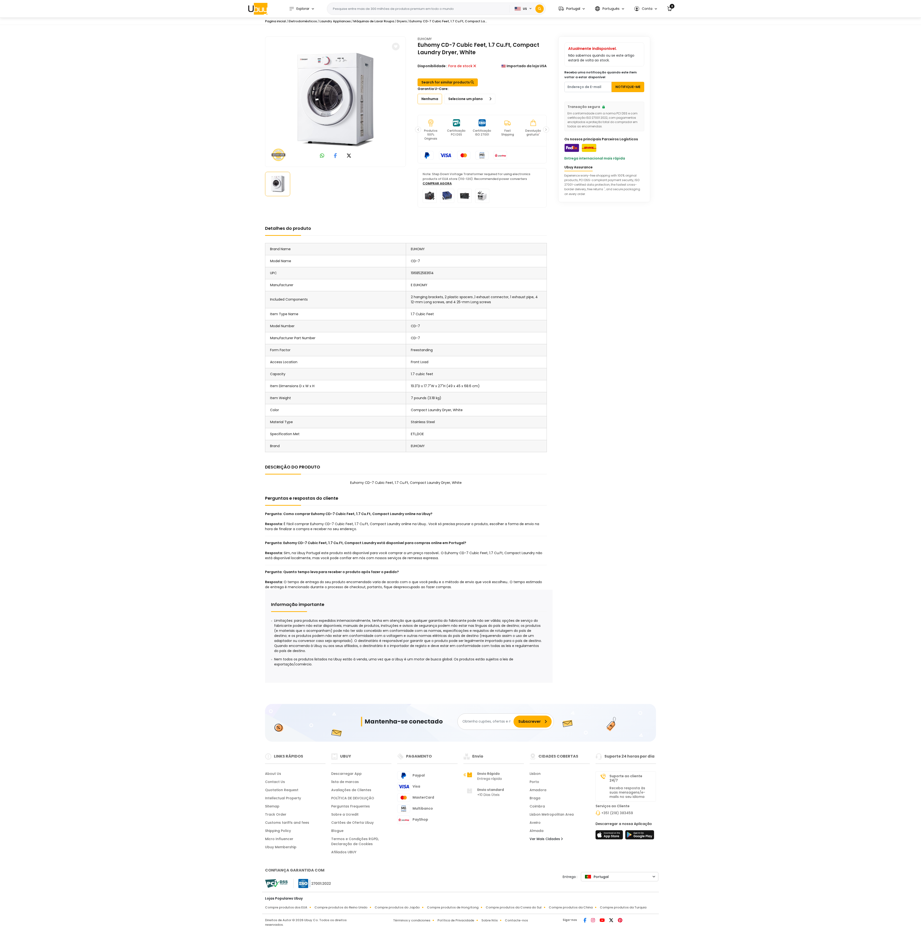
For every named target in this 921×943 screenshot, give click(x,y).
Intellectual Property (283, 798)
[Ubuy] (257, 8)
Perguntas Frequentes (350, 806)
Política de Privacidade (455, 920)
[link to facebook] (335, 156)
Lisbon (535, 773)
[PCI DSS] (276, 883)
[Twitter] (611, 920)
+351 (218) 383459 (617, 813)
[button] (571, 9)
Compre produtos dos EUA (286, 907)
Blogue (337, 830)
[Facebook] (585, 920)
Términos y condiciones (411, 920)
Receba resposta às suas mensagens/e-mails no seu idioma (627, 792)
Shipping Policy (278, 830)
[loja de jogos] (639, 836)
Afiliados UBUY (343, 852)
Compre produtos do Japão (397, 907)
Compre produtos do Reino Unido (340, 907)
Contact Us (275, 781)
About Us (273, 773)
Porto (534, 781)
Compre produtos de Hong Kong (452, 907)
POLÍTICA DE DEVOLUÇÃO (352, 798)
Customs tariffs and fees (287, 822)
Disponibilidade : (432, 66)
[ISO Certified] (312, 883)
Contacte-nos (516, 920)
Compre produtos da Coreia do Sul (514, 907)
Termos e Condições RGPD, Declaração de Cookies (355, 841)
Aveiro (535, 822)
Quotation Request (281, 790)
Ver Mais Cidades (545, 838)
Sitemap (272, 806)
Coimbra (537, 806)
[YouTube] (602, 920)
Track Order (275, 814)
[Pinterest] (620, 920)
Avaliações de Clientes (351, 790)
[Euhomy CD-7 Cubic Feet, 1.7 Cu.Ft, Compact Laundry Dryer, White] (336, 101)
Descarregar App (346, 773)
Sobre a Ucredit (345, 814)
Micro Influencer (279, 838)
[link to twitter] (349, 156)
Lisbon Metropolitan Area (552, 814)
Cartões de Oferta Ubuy (352, 822)
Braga (535, 798)
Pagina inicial (275, 21)
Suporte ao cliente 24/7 (625, 778)
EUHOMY (425, 38)
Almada (536, 830)
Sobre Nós (489, 920)
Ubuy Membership (280, 847)
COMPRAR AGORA (437, 183)
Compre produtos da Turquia (623, 907)
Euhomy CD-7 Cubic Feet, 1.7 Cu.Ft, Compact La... (448, 21)
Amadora (538, 790)
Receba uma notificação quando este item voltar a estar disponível (600, 74)
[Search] (539, 9)
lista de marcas (345, 781)
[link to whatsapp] (322, 156)
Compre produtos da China (571, 907)
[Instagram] (593, 920)
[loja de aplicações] (610, 836)
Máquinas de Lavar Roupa (373, 21)
